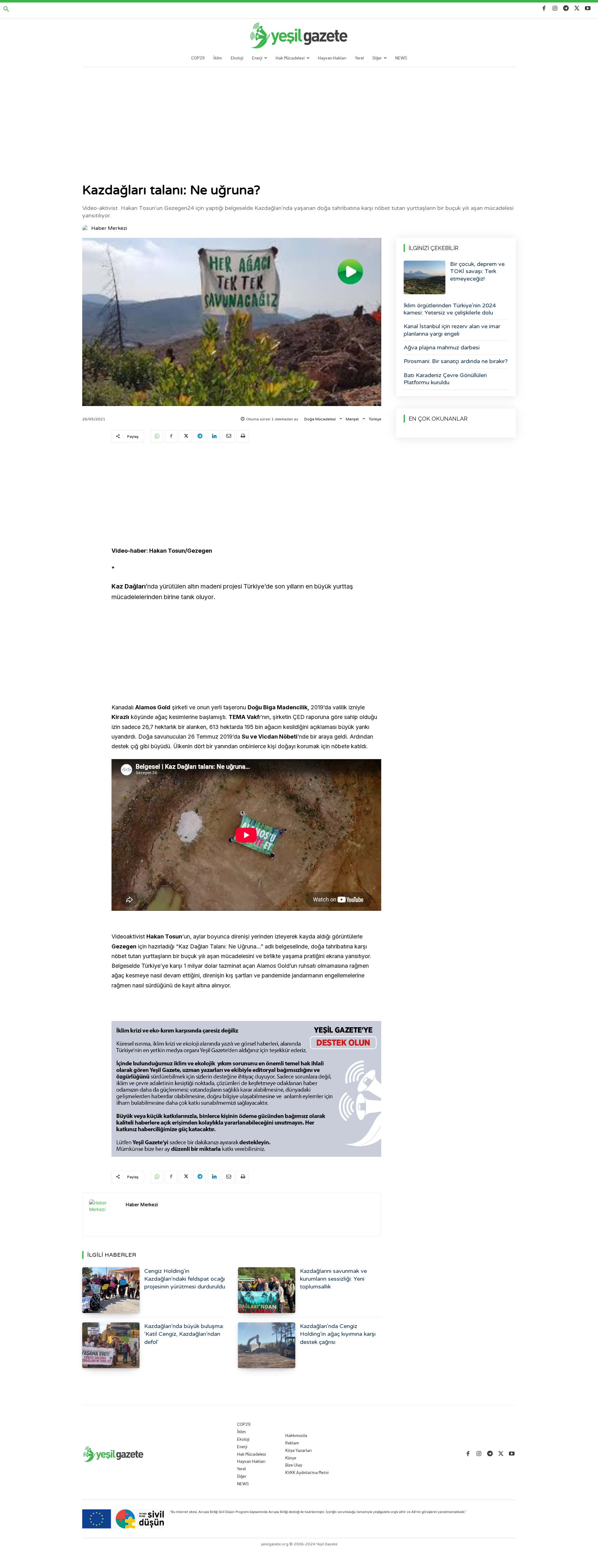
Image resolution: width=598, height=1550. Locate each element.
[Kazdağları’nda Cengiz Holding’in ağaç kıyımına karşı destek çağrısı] (266, 1345)
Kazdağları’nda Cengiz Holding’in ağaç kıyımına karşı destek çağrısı (338, 1334)
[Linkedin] (214, 436)
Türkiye (375, 419)
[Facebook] (544, 8)
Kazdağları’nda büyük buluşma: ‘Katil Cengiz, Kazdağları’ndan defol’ (184, 1334)
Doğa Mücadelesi (320, 419)
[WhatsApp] (156, 436)
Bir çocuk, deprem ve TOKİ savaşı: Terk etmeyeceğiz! (477, 271)
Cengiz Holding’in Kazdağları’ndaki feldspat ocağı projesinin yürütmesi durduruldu (184, 1279)
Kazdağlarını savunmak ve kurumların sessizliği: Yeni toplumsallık (333, 1279)
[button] (6, 9)
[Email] (228, 436)
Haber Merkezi (109, 228)
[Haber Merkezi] (86, 228)
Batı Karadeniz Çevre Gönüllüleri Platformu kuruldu (445, 379)
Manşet (352, 419)
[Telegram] (566, 8)
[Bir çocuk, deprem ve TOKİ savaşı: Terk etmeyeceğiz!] (424, 277)
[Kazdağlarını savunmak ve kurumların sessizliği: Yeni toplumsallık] (266, 1290)
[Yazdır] (242, 436)
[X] (577, 8)
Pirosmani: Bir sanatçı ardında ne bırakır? (456, 361)
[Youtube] (588, 8)
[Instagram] (555, 8)
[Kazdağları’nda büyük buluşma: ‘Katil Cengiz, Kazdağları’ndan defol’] (111, 1345)
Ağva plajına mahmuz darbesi (442, 347)
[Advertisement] (299, 114)
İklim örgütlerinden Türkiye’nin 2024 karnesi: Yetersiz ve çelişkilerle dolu (450, 309)
